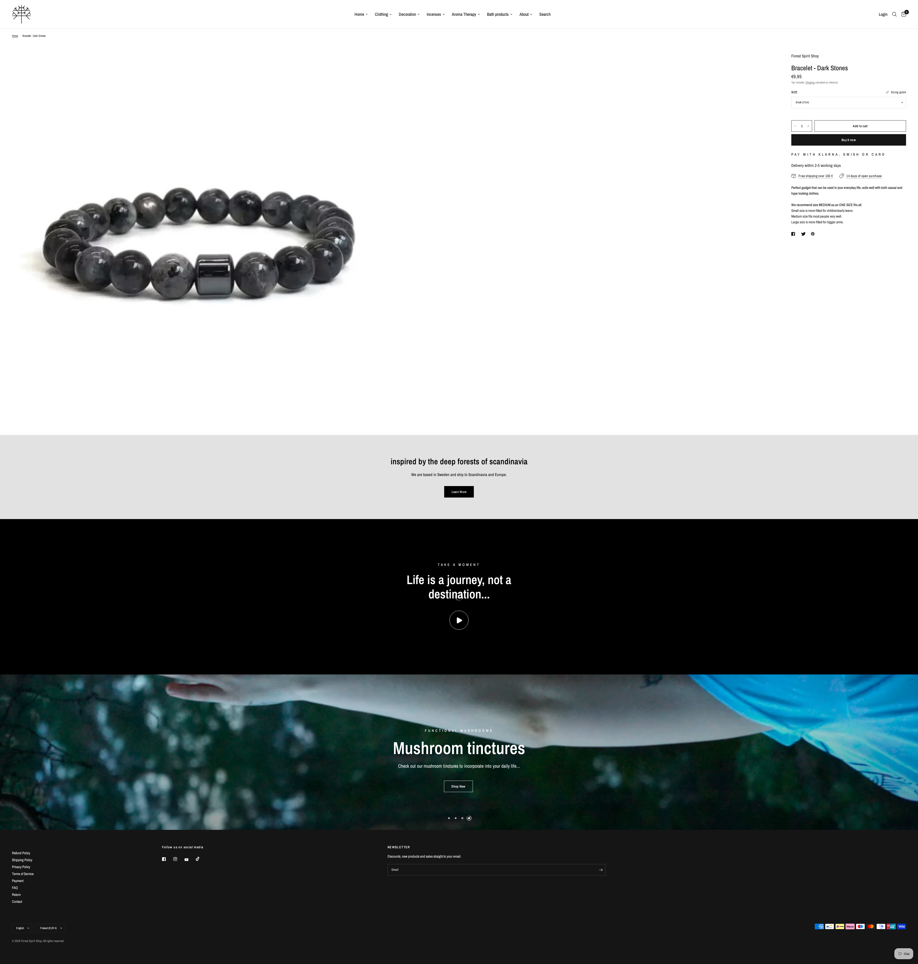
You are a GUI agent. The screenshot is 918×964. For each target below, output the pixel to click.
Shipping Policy (22, 859)
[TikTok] (201, 859)
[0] (902, 14)
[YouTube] (190, 859)
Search (545, 14)
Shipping (809, 82)
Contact (17, 901)
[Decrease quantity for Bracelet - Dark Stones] (795, 125)
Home (359, 14)
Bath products (498, 14)
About (524, 14)
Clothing (381, 14)
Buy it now (849, 140)
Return (16, 894)
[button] (458, 789)
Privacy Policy (21, 866)
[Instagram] (178, 859)
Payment (17, 880)
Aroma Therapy (464, 14)
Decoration (407, 14)
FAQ (15, 887)
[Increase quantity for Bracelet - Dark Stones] (808, 125)
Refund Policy (21, 852)
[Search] (894, 14)
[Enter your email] (601, 870)
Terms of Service (23, 873)
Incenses (434, 14)
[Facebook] (167, 859)
